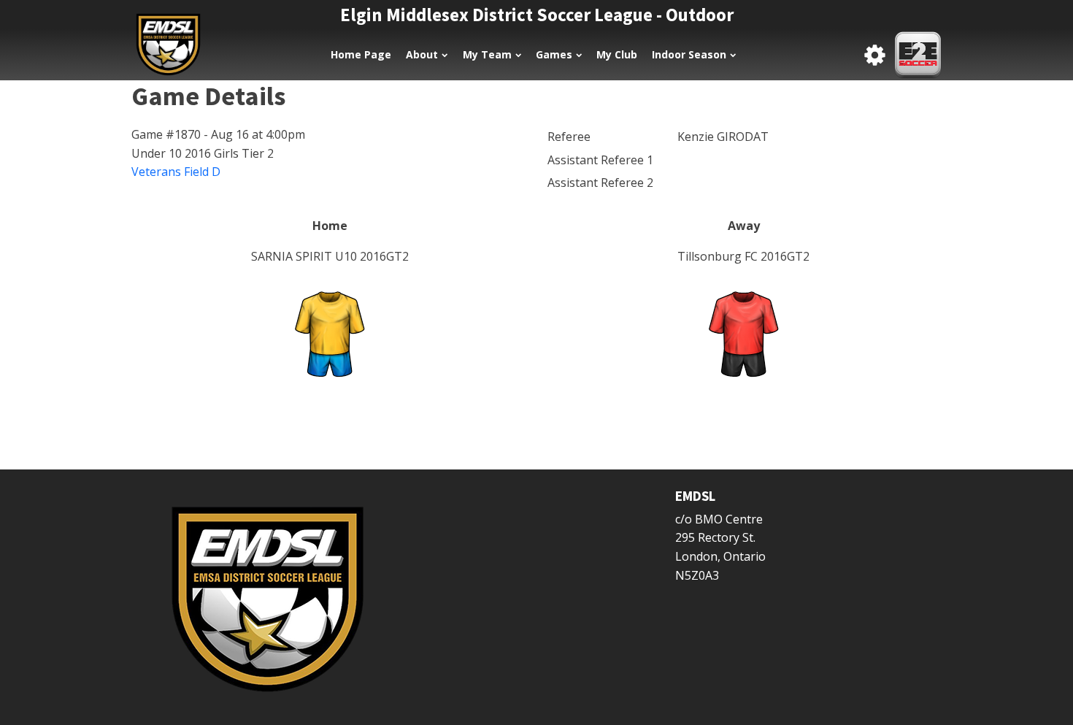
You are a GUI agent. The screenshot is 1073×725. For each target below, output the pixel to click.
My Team (487, 54)
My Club (616, 54)
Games (554, 54)
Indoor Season (689, 54)
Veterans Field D (175, 172)
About (422, 54)
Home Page (361, 54)
